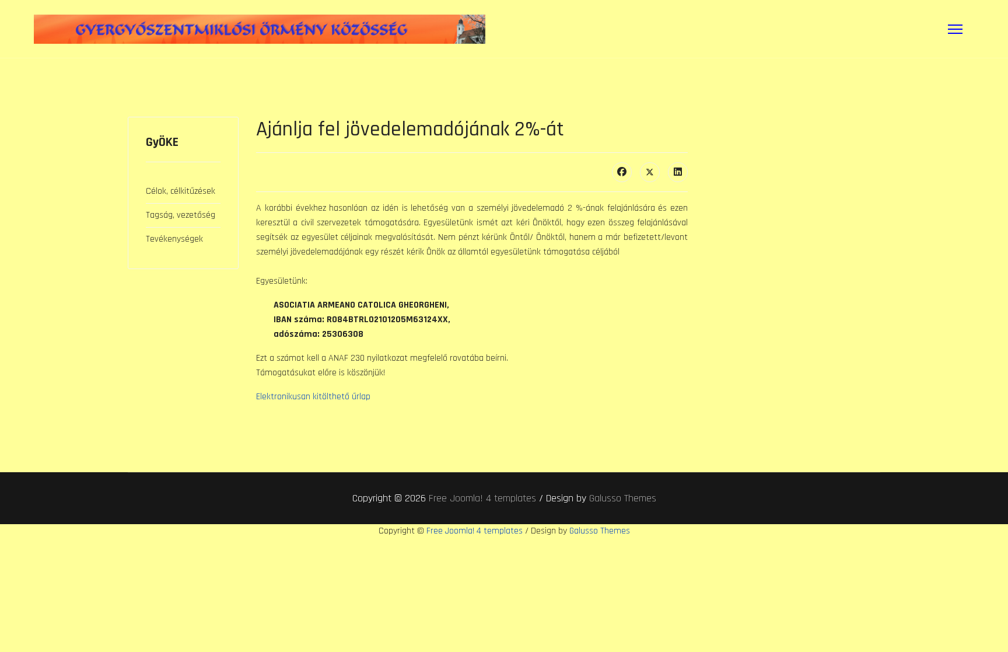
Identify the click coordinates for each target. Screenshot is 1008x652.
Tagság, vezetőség (180, 215)
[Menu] (955, 29)
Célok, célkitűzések (180, 191)
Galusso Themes (622, 498)
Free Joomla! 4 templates (482, 498)
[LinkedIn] (678, 172)
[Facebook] (622, 172)
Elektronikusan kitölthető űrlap (313, 396)
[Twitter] (650, 172)
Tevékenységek (174, 239)
